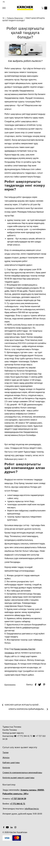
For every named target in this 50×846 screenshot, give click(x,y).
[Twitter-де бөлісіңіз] (40, 684)
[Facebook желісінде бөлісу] (36, 684)
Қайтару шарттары (11, 762)
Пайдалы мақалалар (15, 18)
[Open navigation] (4, 8)
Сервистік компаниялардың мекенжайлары (22, 772)
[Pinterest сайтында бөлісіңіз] (44, 684)
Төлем (5, 752)
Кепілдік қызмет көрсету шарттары (18, 777)
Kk (4, 2)
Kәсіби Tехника (10, 730)
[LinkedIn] (12, 828)
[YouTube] (7, 828)
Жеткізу (6, 757)
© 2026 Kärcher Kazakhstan (15, 832)
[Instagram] (15, 828)
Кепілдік (6, 767)
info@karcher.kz (32, 808)
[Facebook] (3, 828)
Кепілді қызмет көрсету (13, 733)
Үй (3, 18)
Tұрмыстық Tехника (12, 727)
